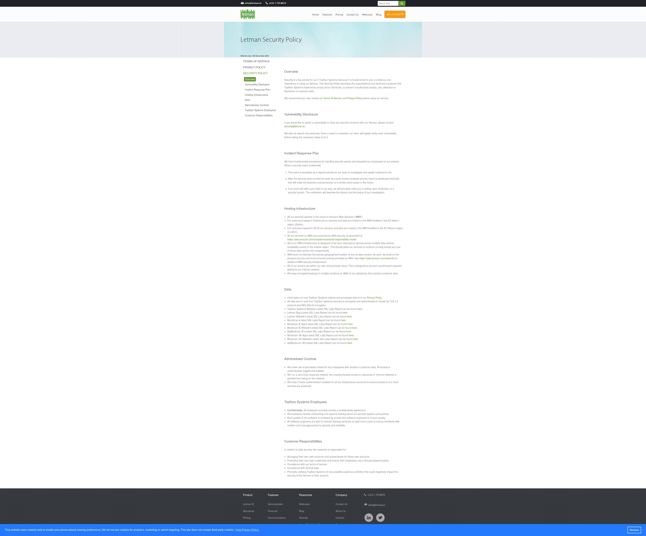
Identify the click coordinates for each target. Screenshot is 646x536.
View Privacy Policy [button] (247, 529)
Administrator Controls (257, 105)
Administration (275, 504)
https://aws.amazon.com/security (377, 258)
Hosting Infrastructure (256, 94)
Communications (277, 517)
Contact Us (353, 14)
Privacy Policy (254, 67)
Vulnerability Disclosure (257, 84)
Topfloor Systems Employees (260, 110)
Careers (340, 517)
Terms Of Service (256, 61)
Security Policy (255, 73)
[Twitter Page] (380, 517)
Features (327, 14)
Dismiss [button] (634, 530)
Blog (378, 14)
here (359, 308)
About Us (341, 511)
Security (303, 517)
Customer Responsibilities (259, 115)
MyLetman (248, 511)
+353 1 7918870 (277, 3)
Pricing (339, 14)
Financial (272, 511)
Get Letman (395, 13)
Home (315, 14)
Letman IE (248, 504)
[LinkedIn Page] (369, 517)
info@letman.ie (251, 3)
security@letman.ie (294, 126)
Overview (250, 79)
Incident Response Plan (257, 89)
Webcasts (367, 14)
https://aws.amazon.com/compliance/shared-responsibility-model (321, 239)
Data (247, 99)
